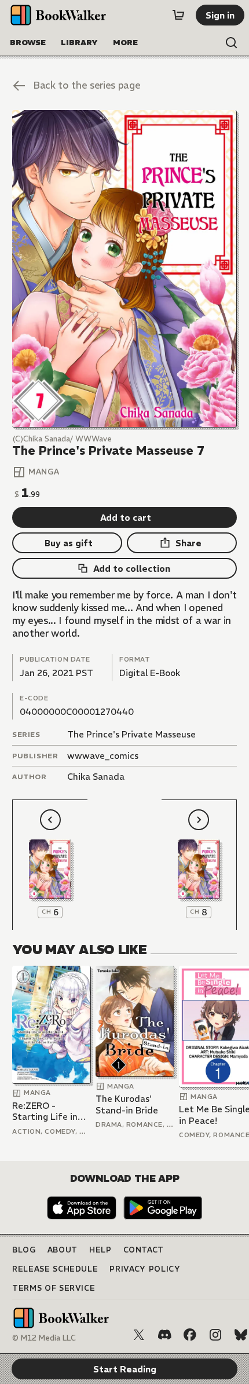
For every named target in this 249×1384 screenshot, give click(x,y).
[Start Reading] (124, 268)
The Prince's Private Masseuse (131, 734)
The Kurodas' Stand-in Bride (127, 1104)
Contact (143, 1250)
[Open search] (231, 43)
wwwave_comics (102, 755)
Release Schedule (55, 1269)
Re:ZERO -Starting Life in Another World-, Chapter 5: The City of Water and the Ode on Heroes (51, 1111)
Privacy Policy (144, 1269)
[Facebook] (190, 1335)
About (62, 1250)
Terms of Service (53, 1288)
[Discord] (164, 1335)
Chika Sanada (95, 776)
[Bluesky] (241, 1335)
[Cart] (178, 15)
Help (100, 1250)
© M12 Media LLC (44, 1338)
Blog (24, 1250)
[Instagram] (215, 1335)
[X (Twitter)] (139, 1335)
